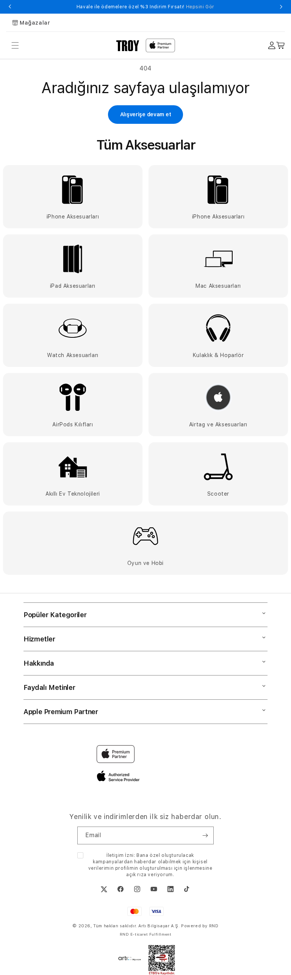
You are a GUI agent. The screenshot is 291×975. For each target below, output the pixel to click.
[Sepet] (280, 45)
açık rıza (136, 874)
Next (281, 7)
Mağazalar (35, 23)
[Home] (127, 45)
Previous (10, 7)
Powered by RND (199, 926)
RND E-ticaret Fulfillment (146, 934)
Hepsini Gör (200, 6)
